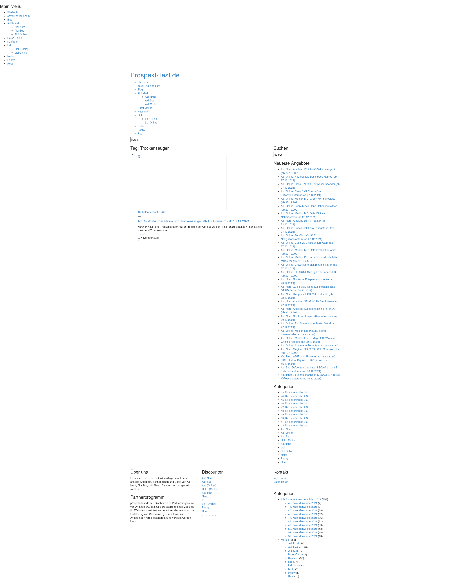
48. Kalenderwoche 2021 (295, 410)
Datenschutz (281, 481)
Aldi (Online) (209, 485)
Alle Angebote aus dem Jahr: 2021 (301, 499)
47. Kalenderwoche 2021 (295, 407)
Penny (11, 60)
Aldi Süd (19, 30)
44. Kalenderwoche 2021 (295, 396)
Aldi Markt (13, 23)
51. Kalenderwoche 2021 (295, 421)
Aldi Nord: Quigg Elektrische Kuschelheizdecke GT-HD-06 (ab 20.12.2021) (308, 288)
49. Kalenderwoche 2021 (295, 414)
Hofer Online (14, 38)
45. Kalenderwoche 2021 (295, 399)
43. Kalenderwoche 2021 (295, 392)
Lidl (9, 45)
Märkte (285, 539)
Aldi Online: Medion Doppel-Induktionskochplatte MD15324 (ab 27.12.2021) (309, 259)
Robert (142, 234)
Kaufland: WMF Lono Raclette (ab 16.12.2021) (308, 356)
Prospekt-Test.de (155, 74)
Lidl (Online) (209, 504)
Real (10, 63)
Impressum (280, 478)
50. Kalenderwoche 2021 (295, 418)
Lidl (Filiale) (21, 49)
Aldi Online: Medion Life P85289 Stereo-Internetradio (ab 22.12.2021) (304, 332)
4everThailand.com (18, 16)
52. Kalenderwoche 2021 (295, 425)
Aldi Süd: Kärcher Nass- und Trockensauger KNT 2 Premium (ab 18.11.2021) (194, 221)
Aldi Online (21, 34)
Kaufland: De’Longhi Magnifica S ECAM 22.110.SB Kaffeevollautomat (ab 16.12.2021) (310, 376)
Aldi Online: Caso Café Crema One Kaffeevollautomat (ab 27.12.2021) (301, 193)
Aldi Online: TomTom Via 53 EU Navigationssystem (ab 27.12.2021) (301, 237)
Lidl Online (21, 52)
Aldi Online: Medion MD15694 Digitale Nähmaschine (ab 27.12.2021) (303, 215)
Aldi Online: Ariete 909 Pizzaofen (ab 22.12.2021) (309, 345)
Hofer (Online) (210, 489)
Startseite (12, 12)
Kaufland (12, 41)
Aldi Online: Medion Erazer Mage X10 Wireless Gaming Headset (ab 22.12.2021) (308, 339)
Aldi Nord (20, 27)
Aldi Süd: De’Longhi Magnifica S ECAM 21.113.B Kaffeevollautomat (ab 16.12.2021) (309, 369)
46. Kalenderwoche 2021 (152, 212)
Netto (10, 56)
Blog (9, 19)
